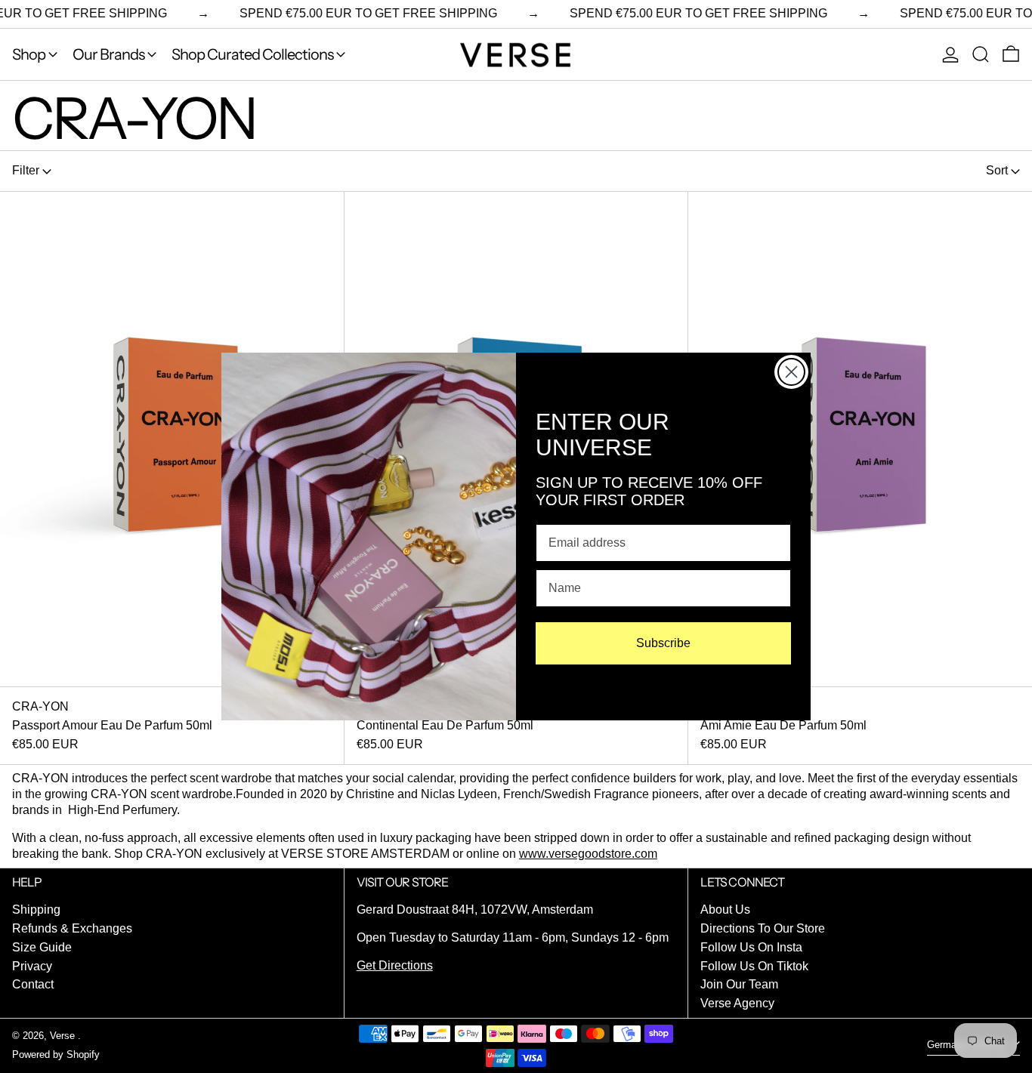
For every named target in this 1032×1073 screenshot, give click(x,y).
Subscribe (663, 643)
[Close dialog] (791, 372)
